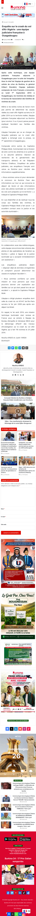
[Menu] (2, 8)
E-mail (3, 516)
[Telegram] (19, 347)
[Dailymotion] (28, 894)
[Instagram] (24, 914)
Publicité (11, 850)
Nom (3, 509)
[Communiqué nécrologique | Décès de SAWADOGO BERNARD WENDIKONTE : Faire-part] (6, 816)
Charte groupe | (21, 848)
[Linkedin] (20, 914)
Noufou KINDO (7, 39)
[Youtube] (16, 894)
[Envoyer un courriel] (11, 39)
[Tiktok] (24, 894)
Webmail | (17, 850)
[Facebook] (9, 914)
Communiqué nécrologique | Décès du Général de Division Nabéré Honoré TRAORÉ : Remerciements (24, 798)
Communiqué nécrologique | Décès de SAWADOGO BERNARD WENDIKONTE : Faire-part (24, 815)
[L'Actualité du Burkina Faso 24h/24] (18, 8)
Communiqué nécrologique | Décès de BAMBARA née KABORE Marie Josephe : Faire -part (24, 824)
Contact (28, 848)
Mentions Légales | (11, 848)
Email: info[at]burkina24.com (18, 853)
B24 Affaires (17, 908)
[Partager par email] (23, 347)
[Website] (13, 375)
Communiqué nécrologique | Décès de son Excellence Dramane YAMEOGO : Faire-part (24, 806)
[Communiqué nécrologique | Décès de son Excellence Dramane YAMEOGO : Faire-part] (6, 807)
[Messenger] (12, 347)
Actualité (11, 22)
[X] (12, 914)
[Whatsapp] (16, 914)
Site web (3, 524)
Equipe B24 (23, 850)
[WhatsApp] (16, 347)
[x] (12, 894)
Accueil (5, 22)
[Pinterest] (23, 375)
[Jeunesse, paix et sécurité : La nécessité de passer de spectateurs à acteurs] (9, 460)
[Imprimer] (26, 347)
